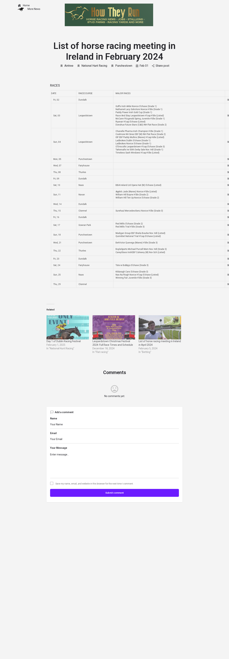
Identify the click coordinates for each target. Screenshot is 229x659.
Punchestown (123, 65)
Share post (162, 65)
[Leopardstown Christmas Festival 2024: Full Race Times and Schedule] (113, 327)
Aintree (68, 65)
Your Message (58, 447)
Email (53, 433)
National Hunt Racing (94, 65)
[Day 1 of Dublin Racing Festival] (68, 327)
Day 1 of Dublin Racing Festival (64, 341)
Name (53, 418)
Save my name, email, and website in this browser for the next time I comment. (94, 484)
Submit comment (114, 492)
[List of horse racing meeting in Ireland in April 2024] (160, 327)
